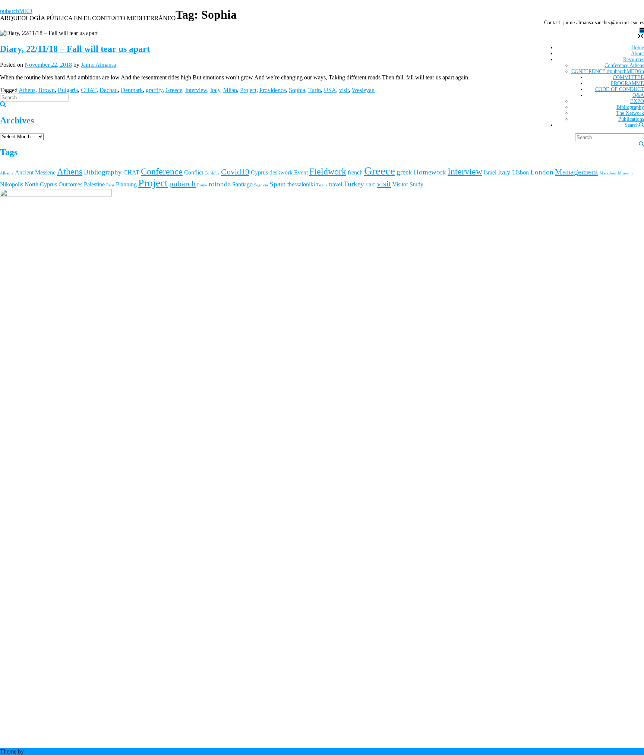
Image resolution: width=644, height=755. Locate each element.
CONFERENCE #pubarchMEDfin (607, 71)
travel (335, 184)
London (541, 172)
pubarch (182, 183)
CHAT (89, 90)
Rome (202, 185)
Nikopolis (11, 184)
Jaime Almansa (98, 65)
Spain (277, 184)
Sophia (297, 90)
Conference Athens (624, 65)
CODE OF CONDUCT (619, 89)
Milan (230, 90)
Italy (215, 90)
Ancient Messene (35, 172)
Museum (625, 173)
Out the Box (39, 751)
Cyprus (259, 172)
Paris (110, 185)
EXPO (637, 101)
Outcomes (70, 184)
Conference (162, 171)
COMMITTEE (628, 77)
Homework (430, 172)
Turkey (354, 184)
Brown (46, 90)
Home (637, 47)
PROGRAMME (627, 83)
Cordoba (212, 173)
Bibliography (630, 107)
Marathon (608, 173)
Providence (272, 90)
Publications (631, 119)
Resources (633, 59)
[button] (642, 30)
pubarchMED (16, 11)
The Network (630, 113)
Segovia (261, 185)
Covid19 (235, 171)
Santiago (242, 184)
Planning (126, 184)
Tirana (322, 185)
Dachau (109, 90)
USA (330, 90)
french (355, 172)
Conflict (193, 172)
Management (576, 171)
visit (344, 90)
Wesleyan (363, 90)
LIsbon (520, 172)
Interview (196, 90)
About (637, 53)
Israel (490, 172)
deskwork (281, 172)
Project (248, 90)
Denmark (132, 90)
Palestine (94, 184)
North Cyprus (41, 184)
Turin (314, 90)
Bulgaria (68, 90)
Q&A (638, 95)
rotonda (220, 184)
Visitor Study (407, 184)
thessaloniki (301, 184)
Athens (27, 90)
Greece (173, 90)
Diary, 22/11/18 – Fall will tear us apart (75, 49)
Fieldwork (327, 171)
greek (404, 172)
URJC (370, 185)
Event (301, 172)
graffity (154, 90)
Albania (6, 173)
